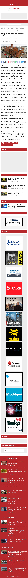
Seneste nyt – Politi (7, 547)
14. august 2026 (12, 482)
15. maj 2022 (12, 195)
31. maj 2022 (5, 41)
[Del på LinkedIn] (7, 62)
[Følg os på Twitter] (18, 4)
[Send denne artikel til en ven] (11, 62)
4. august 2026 (12, 556)
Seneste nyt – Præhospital (9, 487)
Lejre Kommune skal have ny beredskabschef (16, 462)
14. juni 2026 (11, 543)
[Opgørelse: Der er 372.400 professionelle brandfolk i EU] (4, 480)
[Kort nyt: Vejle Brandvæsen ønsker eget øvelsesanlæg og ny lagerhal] (4, 206)
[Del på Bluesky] (23, 62)
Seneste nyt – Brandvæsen (9, 458)
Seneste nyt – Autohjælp (9, 517)
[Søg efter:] (14, 24)
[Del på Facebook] (2, 62)
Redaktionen (13, 41)
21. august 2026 (12, 465)
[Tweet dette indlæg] (5, 62)
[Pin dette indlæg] (9, 62)
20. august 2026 (12, 512)
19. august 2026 (12, 474)
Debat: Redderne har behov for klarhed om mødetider (15, 192)
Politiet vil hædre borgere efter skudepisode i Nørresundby (17, 569)
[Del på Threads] (25, 62)
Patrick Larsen (21, 181)
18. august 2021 (12, 188)
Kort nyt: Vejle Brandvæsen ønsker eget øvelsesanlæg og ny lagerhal (17, 206)
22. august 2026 (12, 494)
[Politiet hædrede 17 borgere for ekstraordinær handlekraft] (4, 562)
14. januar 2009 (12, 181)
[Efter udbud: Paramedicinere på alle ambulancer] (4, 187)
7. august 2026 (12, 535)
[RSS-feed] (10, 4)
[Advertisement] (15, 15)
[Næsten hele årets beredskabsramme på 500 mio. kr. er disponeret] (4, 471)
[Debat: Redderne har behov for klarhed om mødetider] (4, 194)
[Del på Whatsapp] (16, 62)
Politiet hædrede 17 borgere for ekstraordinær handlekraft (17, 561)
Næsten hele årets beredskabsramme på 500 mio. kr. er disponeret (17, 471)
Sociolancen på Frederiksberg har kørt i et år (16, 491)
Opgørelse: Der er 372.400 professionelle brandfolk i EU (16, 479)
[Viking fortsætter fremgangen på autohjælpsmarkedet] (4, 541)
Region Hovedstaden (7, 145)
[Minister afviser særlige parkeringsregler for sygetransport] (4, 499)
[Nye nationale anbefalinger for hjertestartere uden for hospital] (4, 509)
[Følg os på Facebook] (15, 4)
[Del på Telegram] (21, 62)
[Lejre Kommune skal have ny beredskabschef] (4, 463)
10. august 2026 (12, 524)
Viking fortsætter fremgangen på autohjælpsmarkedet (17, 540)
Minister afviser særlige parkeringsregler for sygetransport (15, 499)
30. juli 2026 (11, 564)
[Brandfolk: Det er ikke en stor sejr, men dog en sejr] (4, 180)
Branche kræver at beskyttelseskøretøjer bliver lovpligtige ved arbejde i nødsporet (16, 531)
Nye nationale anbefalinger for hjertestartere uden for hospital (17, 509)
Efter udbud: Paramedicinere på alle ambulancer (16, 186)
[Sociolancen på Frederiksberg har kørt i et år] (4, 492)
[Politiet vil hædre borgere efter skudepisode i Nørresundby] (4, 569)
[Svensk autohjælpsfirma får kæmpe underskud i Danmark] (4, 522)
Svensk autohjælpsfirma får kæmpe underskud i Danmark (16, 521)
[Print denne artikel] (14, 62)
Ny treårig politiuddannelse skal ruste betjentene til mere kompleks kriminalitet (17, 552)
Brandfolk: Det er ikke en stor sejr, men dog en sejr (16, 179)
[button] (26, 1)
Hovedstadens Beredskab (11, 142)
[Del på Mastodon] (18, 62)
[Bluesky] (12, 4)
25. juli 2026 (11, 571)
